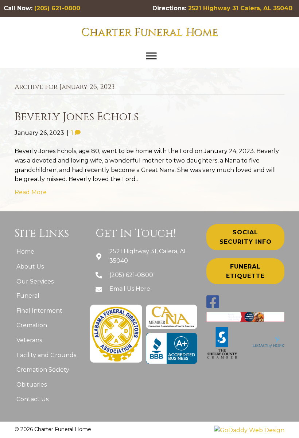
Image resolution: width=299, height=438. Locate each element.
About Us (30, 266)
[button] (151, 56)
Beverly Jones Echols (77, 117)
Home (25, 251)
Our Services (35, 281)
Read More (31, 192)
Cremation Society (42, 369)
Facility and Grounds (46, 355)
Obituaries (31, 384)
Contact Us (32, 399)
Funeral (27, 295)
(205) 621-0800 (57, 8)
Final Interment (39, 310)
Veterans (29, 340)
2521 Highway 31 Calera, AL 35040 (240, 8)
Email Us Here (129, 288)
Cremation (31, 325)
